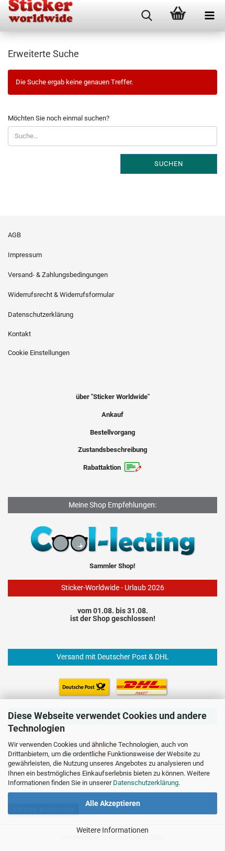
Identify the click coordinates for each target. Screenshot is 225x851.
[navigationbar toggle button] (209, 15)
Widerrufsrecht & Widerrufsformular (61, 295)
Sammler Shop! (112, 566)
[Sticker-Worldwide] (36, 15)
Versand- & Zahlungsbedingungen (58, 275)
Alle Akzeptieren (112, 803)
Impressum (25, 255)
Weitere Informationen (112, 830)
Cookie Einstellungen (39, 353)
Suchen (168, 164)
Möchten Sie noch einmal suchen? (58, 118)
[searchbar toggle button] (146, 15)
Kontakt (19, 334)
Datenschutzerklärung (145, 783)
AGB (14, 235)
